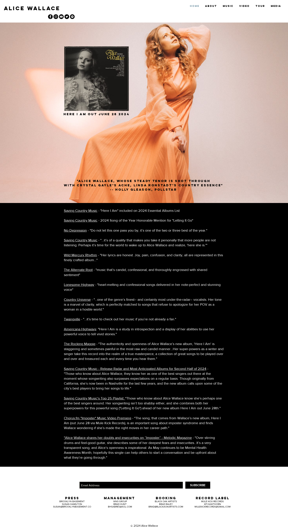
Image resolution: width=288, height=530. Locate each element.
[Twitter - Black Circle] (66, 16)
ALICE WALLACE (32, 8)
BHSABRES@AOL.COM (120, 506)
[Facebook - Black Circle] (50, 16)
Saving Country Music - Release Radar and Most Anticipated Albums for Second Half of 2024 (135, 369)
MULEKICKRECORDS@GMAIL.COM (213, 506)
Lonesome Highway (79, 285)
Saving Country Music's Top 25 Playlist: (94, 398)
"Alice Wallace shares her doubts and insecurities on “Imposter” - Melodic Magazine (128, 438)
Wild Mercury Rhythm (80, 255)
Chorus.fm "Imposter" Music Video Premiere (97, 418)
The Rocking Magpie (79, 344)
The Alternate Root (78, 270)
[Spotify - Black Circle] (72, 16)
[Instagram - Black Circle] (55, 16)
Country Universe (77, 300)
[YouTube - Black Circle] (61, 16)
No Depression (75, 230)
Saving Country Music (80, 211)
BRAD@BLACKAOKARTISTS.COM (166, 506)
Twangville (72, 319)
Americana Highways (80, 329)
